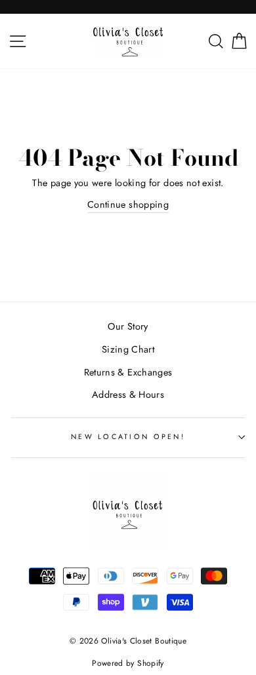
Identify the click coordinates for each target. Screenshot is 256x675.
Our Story (128, 326)
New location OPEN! (128, 436)
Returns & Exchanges (128, 372)
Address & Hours (128, 394)
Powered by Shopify (128, 663)
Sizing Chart (128, 349)
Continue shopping (128, 204)
